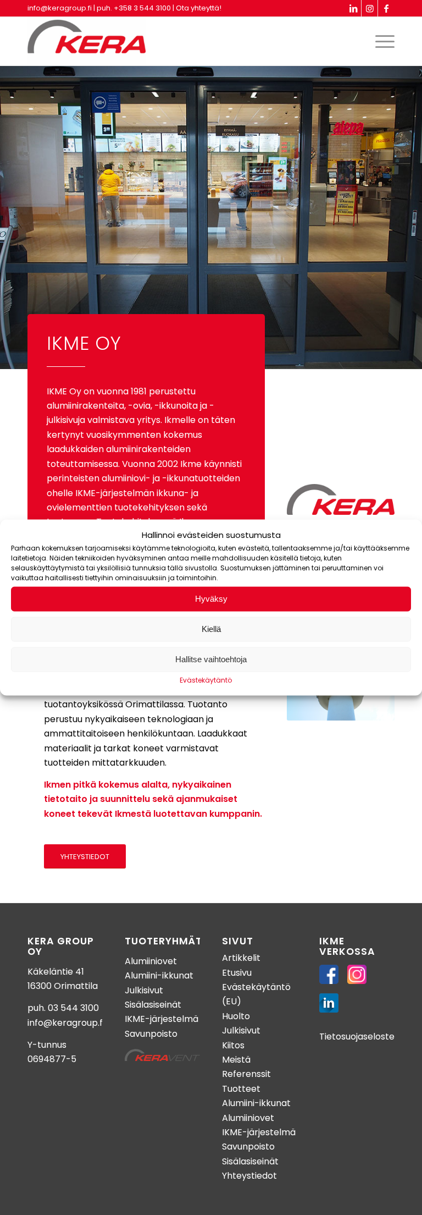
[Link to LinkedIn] (353, 8)
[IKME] (86, 41)
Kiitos (233, 1045)
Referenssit (246, 1074)
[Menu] (382, 41)
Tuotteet (241, 1088)
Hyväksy (211, 598)
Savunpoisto (151, 1033)
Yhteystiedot (249, 1175)
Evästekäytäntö (206, 680)
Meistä (236, 1059)
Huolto (236, 1016)
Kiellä (211, 629)
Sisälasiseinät (153, 1004)
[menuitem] (382, 41)
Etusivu (237, 972)
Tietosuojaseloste (357, 1036)
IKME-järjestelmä (161, 1019)
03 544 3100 (73, 1008)
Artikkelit (241, 958)
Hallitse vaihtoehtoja (211, 659)
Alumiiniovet (151, 961)
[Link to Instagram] (369, 8)
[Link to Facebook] (386, 8)
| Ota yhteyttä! (197, 8)
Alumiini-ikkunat (159, 975)
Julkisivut (144, 990)
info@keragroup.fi (59, 8)
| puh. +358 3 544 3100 (132, 8)
